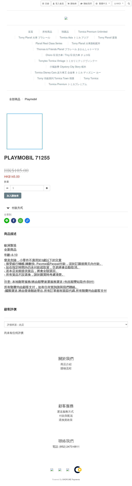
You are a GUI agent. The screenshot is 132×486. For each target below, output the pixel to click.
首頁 (30, 31)
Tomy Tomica (91, 78)
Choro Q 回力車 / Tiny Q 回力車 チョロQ (68, 55)
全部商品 (14, 99)
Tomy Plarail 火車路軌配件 (86, 43)
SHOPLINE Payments (71, 479)
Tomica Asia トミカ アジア (74, 37)
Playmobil (31, 99)
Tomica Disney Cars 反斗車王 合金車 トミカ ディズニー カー (68, 72)
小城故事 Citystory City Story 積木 (68, 66)
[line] (6, 220)
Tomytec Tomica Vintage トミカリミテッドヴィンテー (67, 60)
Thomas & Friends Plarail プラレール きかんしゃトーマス (68, 49)
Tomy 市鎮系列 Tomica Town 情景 (55, 78)
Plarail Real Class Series (49, 43)
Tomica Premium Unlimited (92, 31)
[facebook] (13, 220)
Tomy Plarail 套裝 (107, 37)
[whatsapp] (20, 220)
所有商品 (47, 31)
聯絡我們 (66, 440)
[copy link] (27, 220)
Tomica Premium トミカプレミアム (68, 84)
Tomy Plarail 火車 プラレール (34, 37)
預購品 (65, 31)
